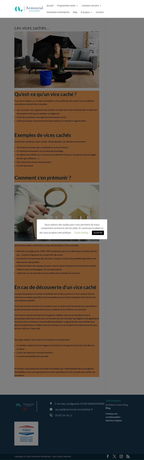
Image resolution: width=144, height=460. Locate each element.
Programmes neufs (66, 6)
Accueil (50, 6)
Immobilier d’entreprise (58, 12)
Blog (75, 12)
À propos (85, 12)
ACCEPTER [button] (98, 232)
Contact (100, 12)
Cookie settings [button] (81, 232)
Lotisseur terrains (90, 6)
